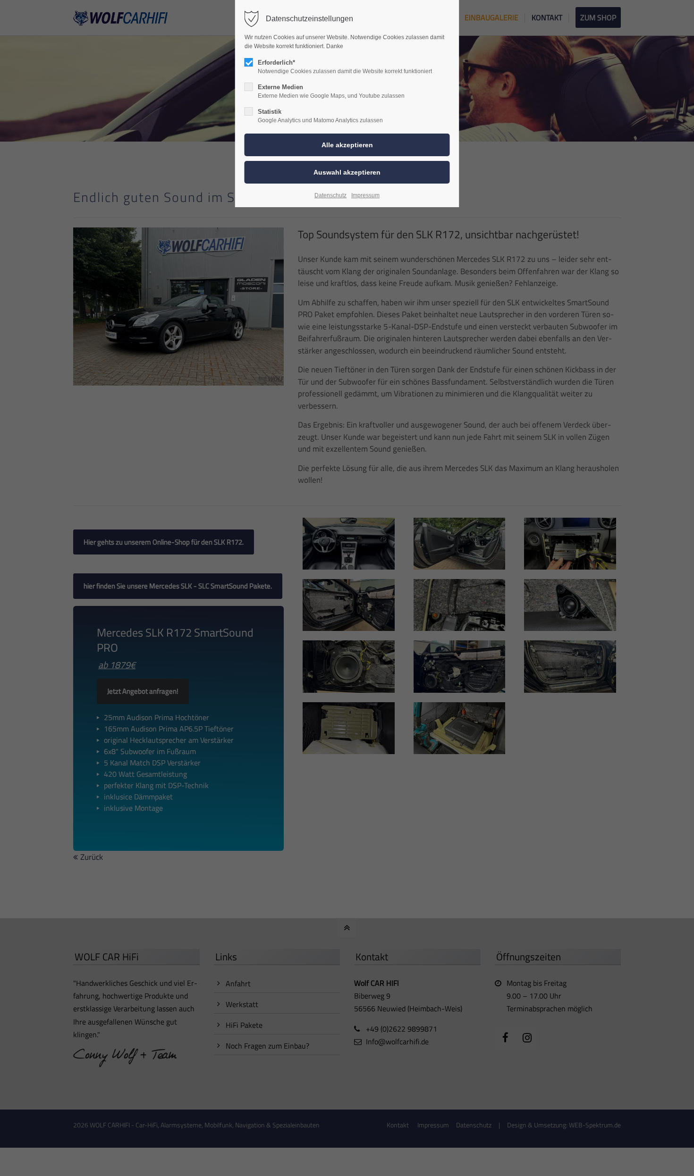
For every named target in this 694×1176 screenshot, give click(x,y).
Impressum (365, 195)
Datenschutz (330, 195)
